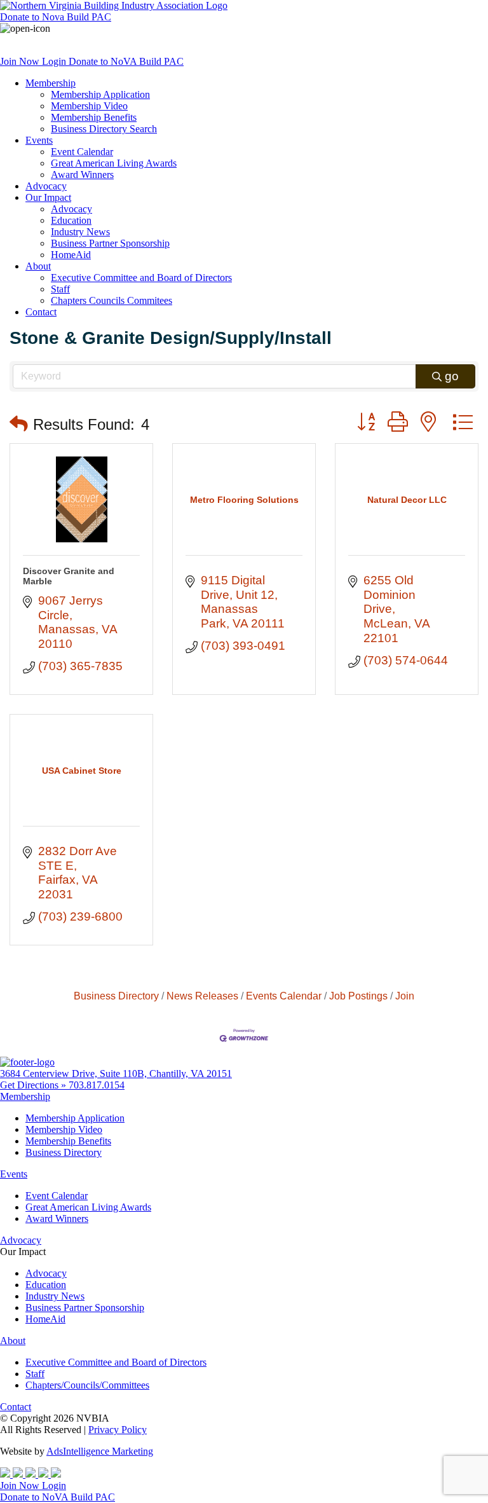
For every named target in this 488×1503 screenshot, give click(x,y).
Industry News (80, 231)
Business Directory (116, 995)
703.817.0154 (97, 1085)
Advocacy (46, 186)
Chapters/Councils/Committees (87, 1385)
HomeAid (71, 254)
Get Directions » (34, 1085)
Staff (60, 289)
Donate (55, 16)
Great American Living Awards (114, 163)
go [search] (452, 376)
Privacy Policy (117, 1429)
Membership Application (100, 94)
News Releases (202, 995)
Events (39, 140)
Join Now (21, 61)
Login (55, 61)
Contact (41, 311)
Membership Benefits (94, 117)
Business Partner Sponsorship (110, 243)
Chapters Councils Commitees (111, 300)
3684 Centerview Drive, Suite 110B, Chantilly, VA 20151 (116, 1073)
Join (404, 995)
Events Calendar (284, 995)
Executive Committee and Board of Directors (141, 277)
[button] (19, 424)
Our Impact (48, 197)
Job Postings (358, 995)
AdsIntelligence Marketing (99, 1451)
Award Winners (82, 174)
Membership (50, 83)
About (38, 266)
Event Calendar (82, 151)
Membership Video (89, 105)
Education (71, 220)
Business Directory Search (104, 128)
